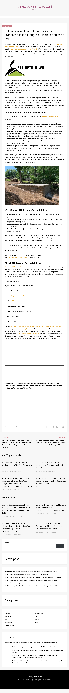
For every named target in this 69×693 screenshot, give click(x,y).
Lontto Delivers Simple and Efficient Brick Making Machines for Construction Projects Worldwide (51, 507)
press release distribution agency (29, 334)
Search (7, 542)
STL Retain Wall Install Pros (14, 267)
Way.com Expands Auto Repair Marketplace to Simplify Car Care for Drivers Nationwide (17, 465)
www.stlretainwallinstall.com (17, 258)
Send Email (13, 301)
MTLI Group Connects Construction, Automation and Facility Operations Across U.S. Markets (51, 481)
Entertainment (9, 616)
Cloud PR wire (7, 26)
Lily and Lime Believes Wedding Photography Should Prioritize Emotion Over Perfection (49, 526)
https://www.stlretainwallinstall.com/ (23, 296)
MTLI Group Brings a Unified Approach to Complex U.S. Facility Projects (50, 465)
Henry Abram (21, 427)
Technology (8, 622)
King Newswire (28, 329)
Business (7, 613)
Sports (36, 619)
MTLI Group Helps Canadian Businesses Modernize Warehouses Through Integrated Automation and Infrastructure (37, 662)
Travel (36, 622)
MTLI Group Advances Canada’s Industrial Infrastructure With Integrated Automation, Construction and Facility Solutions (34, 656)
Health (36, 616)
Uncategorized (9, 625)
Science (7, 619)
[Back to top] (67, 691)
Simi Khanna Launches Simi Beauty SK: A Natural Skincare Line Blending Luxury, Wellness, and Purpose (50, 442)
